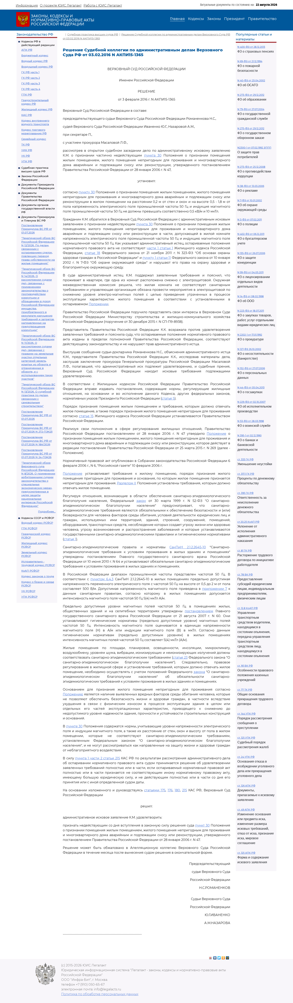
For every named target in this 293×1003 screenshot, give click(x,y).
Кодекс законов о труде (37, 576)
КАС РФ (26, 115)
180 (177, 790)
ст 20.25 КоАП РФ (248, 521)
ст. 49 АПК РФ (246, 809)
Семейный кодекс (33, 139)
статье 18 (92, 253)
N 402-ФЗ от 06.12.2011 (250, 233)
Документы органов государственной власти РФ (38, 208)
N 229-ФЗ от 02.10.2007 (251, 401)
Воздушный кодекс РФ (37, 66)
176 (170, 790)
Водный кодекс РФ (34, 61)
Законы (214, 19)
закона (199, 672)
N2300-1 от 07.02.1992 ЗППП (254, 147)
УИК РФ (26, 150)
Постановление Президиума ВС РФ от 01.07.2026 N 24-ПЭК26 (36, 453)
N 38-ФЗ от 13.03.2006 (250, 185)
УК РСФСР (28, 591)
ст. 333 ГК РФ (245, 459)
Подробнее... (47, 511)
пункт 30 (202, 825)
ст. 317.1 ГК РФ (245, 473)
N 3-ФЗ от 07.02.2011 (249, 219)
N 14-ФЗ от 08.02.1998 (250, 296)
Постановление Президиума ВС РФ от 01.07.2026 (36, 229)
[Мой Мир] (227, 956)
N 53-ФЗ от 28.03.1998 (250, 421)
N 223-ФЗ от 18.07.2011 (250, 310)
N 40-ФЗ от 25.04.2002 (251, 80)
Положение (216, 434)
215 (184, 790)
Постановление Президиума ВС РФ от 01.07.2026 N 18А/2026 (36, 441)
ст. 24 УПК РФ (246, 756)
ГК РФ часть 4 (30, 89)
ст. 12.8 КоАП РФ (247, 608)
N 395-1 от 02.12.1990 (249, 435)
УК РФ (25, 155)
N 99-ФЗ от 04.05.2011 (250, 272)
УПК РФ (26, 161)
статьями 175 (154, 790)
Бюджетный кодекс (34, 55)
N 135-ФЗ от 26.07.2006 (251, 253)
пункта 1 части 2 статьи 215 (97, 758)
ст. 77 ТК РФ (244, 689)
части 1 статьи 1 (160, 248)
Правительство (262, 19)
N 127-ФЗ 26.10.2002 (249, 349)
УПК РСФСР (29, 596)
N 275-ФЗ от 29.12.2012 (250, 128)
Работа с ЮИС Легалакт (103, 5)
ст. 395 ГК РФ (245, 493)
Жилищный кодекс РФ (36, 109)
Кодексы (196, 19)
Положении (98, 304)
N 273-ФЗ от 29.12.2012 (250, 94)
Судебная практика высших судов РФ (92, 34)
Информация (27, 5)
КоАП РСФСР (30, 570)
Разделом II (126, 483)
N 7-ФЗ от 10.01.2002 (249, 200)
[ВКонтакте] (215, 956)
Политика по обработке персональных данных (99, 994)
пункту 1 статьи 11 (157, 258)
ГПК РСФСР (29, 528)
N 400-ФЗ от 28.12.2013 (251, 46)
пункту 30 (87, 192)
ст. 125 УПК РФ (246, 737)
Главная (177, 19)
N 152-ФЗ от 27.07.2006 (251, 368)
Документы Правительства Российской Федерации (37, 196)
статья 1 (70, 539)
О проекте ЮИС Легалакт (61, 5)
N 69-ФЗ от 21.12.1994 (249, 61)
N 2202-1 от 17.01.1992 (249, 334)
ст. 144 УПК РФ (246, 713)
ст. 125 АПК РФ (246, 852)
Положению (73, 694)
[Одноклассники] (223, 956)
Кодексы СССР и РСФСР (37, 517)
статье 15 (86, 416)
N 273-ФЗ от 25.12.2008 (251, 166)
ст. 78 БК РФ (245, 574)
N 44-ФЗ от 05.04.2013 (250, 387)
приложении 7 (214, 589)
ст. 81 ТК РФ (244, 550)
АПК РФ (26, 49)
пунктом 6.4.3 (101, 579)
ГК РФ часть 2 (30, 77)
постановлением (199, 611)
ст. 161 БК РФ (245, 665)
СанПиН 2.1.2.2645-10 (187, 547)
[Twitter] (219, 956)
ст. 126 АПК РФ (246, 785)
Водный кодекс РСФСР (37, 522)
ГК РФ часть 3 (30, 83)
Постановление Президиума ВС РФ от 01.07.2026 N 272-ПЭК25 (36, 428)
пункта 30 (152, 155)
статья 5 (168, 398)
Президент (234, 19)
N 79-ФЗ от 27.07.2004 (250, 109)
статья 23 (180, 657)
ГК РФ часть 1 (30, 72)
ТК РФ (25, 144)
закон (141, 501)
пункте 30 (74, 726)
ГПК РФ (26, 94)
